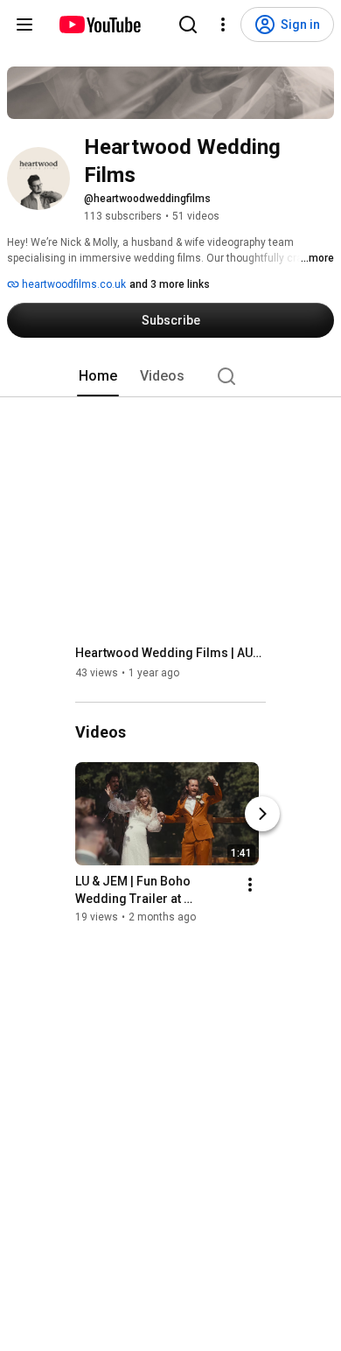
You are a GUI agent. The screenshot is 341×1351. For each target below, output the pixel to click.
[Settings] (222, 24)
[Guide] (24, 24)
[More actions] (250, 884)
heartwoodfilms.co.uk (72, 284)
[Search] (187, 24)
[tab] (98, 376)
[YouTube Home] (99, 24)
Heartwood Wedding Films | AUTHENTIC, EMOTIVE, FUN (171, 653)
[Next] (262, 813)
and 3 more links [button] (169, 284)
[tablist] (170, 376)
